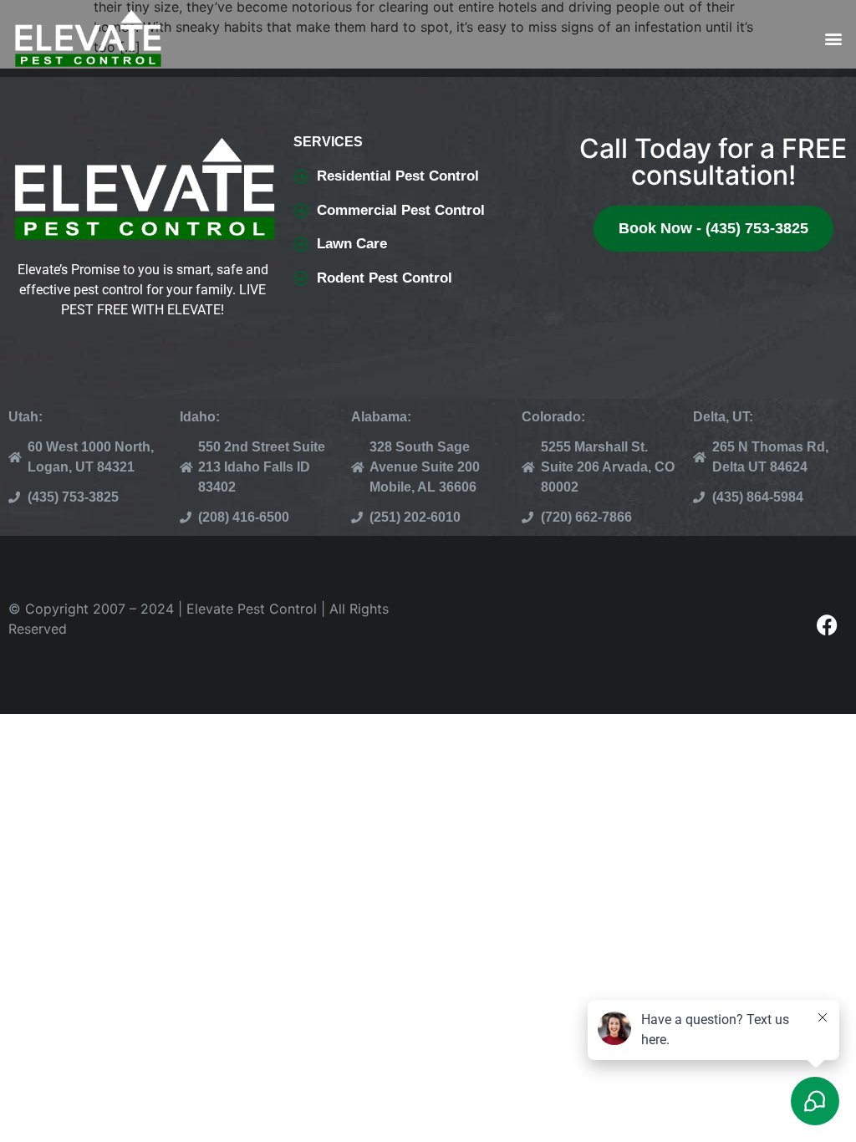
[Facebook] (827, 625)
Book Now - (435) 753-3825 (713, 228)
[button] (834, 39)
